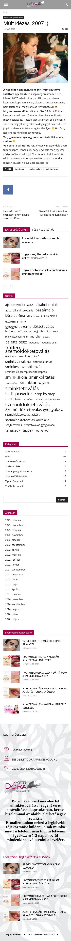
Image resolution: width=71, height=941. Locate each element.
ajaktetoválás (15, 304)
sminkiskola (16, 377)
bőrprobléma (15, 315)
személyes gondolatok (48, 399)
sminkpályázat (11, 383)
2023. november (14, 525)
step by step (45, 394)
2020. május (12, 619)
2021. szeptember (15, 569)
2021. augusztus (14, 574)
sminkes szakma (35, 169)
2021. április (12, 589)
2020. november (14, 599)
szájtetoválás (13, 425)
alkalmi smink (47, 304)
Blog (5, 12)
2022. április (12, 549)
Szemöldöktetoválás (16, 476)
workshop (42, 430)
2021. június (12, 579)
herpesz (10, 331)
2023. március (13, 530)
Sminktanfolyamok (15, 461)
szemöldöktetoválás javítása (22, 414)
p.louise (46, 337)
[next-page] (11, 286)
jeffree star (24, 331)
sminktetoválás (22, 388)
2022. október (12, 539)
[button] (5, 4)
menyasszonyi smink (16, 336)
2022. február (12, 559)
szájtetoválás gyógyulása (39, 425)
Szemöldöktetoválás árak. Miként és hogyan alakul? (53, 213)
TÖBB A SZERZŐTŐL (43, 229)
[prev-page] (5, 286)
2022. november (14, 534)
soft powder (19, 393)
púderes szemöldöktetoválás (27, 349)
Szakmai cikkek (13, 466)
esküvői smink (49, 315)
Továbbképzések (14, 486)
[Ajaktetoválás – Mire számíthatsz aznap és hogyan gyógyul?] (11, 692)
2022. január (12, 564)
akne (30, 305)
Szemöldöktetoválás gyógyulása (34, 409)
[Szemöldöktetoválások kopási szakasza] (11, 242)
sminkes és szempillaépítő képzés (26, 372)
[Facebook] (8, 190)
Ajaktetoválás (12, 451)
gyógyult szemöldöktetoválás (29, 326)
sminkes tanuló (43, 361)
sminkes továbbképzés (23, 367)
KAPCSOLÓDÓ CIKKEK (16, 229)
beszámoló (19, 169)
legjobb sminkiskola (46, 331)
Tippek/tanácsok (14, 481)
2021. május (12, 584)
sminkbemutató (29, 356)
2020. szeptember (15, 604)
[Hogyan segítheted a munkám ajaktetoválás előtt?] (11, 258)
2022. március (13, 554)
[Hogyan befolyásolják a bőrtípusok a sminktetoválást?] (11, 274)
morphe (35, 336)
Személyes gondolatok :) (13, 17)
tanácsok (12, 430)
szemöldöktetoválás (27, 404)
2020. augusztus (14, 609)
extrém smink (15, 321)
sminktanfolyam (35, 382)
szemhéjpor (28, 399)
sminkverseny (52, 169)
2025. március (13, 520)
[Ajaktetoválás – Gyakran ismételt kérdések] (11, 708)
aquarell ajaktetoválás (19, 310)
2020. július (11, 614)
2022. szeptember (15, 544)
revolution (11, 356)
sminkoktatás (42, 377)
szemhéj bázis (13, 399)
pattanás (34, 342)
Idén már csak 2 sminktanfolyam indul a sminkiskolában (16, 215)
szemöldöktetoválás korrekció (27, 420)
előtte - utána (33, 316)
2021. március (13, 594)
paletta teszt (16, 342)
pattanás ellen (49, 342)
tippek (28, 430)
